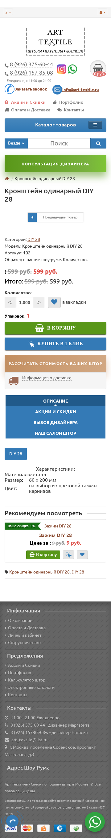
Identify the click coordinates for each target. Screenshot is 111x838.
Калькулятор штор (26, 680)
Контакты (74, 109)
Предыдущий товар (60, 217)
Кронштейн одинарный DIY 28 (39, 572)
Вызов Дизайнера (56, 422)
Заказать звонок (30, 89)
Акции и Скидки (28, 102)
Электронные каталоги (31, 687)
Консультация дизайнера (55, 164)
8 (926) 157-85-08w (29, 732)
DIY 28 (33, 239)
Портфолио (71, 102)
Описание (55, 401)
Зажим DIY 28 (55, 535)
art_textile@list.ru (29, 739)
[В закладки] (54, 302)
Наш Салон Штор (55, 433)
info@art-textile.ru (80, 89)
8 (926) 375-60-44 (27, 725)
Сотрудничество (24, 642)
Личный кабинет (24, 635)
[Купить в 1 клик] (68, 554)
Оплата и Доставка (30, 109)
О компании (20, 620)
